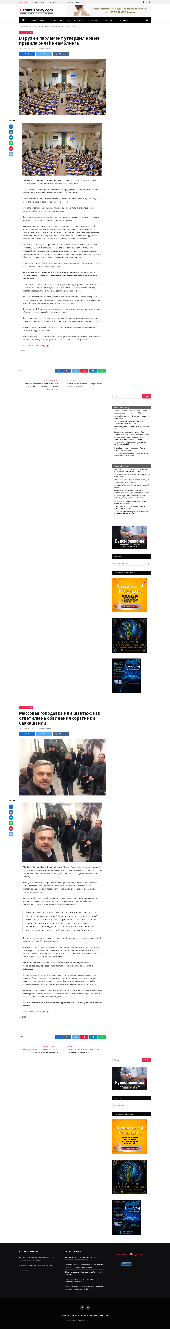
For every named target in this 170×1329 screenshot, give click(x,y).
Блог (68, 20)
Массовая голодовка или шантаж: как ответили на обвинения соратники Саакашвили (41, 386)
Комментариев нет (45, 48)
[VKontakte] (11, 132)
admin (23, 48)
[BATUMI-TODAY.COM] (36, 10)
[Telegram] (11, 137)
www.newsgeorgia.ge (40, 346)
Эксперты (78, 20)
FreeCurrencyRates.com (120, 1254)
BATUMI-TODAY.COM (79, 1321)
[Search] (147, 20)
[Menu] (24, 20)
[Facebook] (11, 127)
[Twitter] (11, 154)
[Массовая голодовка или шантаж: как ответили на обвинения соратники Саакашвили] (62, 767)
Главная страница (25, 26)
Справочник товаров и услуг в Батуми (90, 1315)
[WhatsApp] (11, 143)
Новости (43, 20)
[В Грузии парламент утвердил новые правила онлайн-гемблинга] (62, 87)
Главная (32, 20)
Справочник (93, 20)
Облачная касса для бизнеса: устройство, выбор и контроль (56, 2)
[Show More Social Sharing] (71, 54)
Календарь (57, 20)
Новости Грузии (26, 32)
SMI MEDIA (123, 20)
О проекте (23, 1270)
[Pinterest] (11, 148)
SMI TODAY (109, 20)
